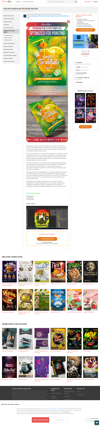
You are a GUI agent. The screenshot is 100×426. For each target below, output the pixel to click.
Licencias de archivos (56, 393)
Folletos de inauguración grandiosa (73, 380)
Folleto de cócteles (88, 312)
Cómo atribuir (78, 79)
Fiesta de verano (22, 379)
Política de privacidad (69, 413)
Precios (79, 391)
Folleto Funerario (55, 379)
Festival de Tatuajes (7, 379)
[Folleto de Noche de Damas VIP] (91, 115)
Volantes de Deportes (9, 61)
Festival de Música (56, 351)
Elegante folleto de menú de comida (25, 284)
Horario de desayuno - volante (40, 284)
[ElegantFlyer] (7, 1)
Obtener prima (85, 126)
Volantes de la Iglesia (9, 18)
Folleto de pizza (71, 284)
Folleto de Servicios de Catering (40, 312)
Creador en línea (81, 394)
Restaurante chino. (88, 284)
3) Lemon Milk (30, 199)
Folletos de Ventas (8, 58)
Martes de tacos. (55, 284)
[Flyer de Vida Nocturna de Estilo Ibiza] (80, 115)
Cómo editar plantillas (27, 1)
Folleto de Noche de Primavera (72, 351)
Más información (79, 74)
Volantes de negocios (9, 15)
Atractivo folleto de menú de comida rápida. (9, 284)
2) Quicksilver (30, 197)
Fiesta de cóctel (55, 312)
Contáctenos (67, 396)
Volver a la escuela (88, 379)
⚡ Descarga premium (47, 238)
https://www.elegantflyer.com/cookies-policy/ (25, 413)
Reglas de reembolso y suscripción (69, 392)
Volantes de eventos (9, 27)
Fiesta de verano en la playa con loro (24, 312)
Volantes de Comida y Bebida (9, 31)
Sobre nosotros (67, 399)
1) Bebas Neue (30, 196)
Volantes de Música (8, 46)
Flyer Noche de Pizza (8, 312)
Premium (89, 1)
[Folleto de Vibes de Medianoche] (80, 100)
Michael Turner (84, 70)
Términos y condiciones (54, 397)
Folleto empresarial (7, 351)
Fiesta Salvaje (87, 351)
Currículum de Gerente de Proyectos (41, 380)
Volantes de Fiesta (8, 49)
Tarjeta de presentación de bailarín (41, 351)
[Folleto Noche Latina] (91, 100)
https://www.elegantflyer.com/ (52, 408)
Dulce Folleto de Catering (74, 312)
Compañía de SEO (23, 351)
